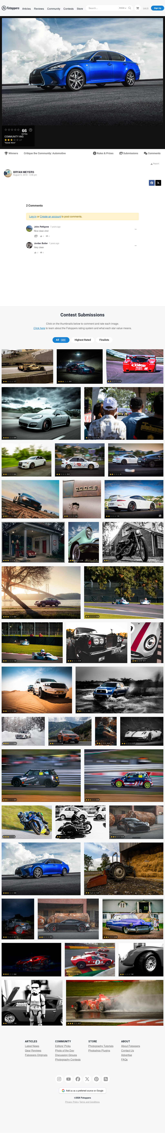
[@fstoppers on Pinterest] (96, 1079)
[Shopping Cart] (137, 8)
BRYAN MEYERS (23, 172)
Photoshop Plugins (99, 1050)
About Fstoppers (130, 1046)
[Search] (129, 8)
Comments (153, 153)
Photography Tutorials (100, 1046)
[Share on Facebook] (152, 183)
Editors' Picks (63, 1046)
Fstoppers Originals (36, 1055)
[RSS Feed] (106, 1079)
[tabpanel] (82, 689)
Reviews (39, 8)
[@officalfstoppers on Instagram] (59, 1079)
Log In (146, 8)
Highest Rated (83, 340)
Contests (68, 8)
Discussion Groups (66, 1055)
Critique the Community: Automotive (45, 153)
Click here (39, 328)
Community (53, 8)
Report (156, 163)
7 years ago (55, 226)
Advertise (126, 1055)
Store (80, 8)
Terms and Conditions (89, 1101)
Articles (26, 8)
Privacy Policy (72, 1101)
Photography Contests (68, 1059)
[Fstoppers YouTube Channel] (68, 1079)
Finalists (104, 340)
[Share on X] (158, 183)
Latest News (32, 1046)
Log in (32, 216)
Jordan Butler (41, 243)
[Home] (10, 8)
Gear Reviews (33, 1050)
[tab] (61, 340)
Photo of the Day (64, 1050)
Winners (13, 153)
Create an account (50, 216)
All (60, 340)
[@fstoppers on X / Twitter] (87, 1079)
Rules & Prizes (104, 153)
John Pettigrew (41, 226)
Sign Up (157, 8)
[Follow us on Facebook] (78, 1079)
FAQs (124, 1059)
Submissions (130, 153)
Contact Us (127, 1050)
